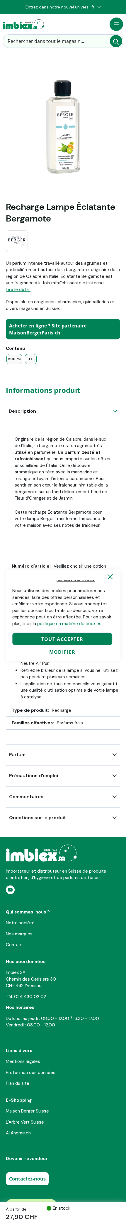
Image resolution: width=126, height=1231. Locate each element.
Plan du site (17, 1083)
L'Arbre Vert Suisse (25, 1122)
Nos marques (19, 934)
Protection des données (30, 1072)
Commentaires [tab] (26, 797)
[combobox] (63, 41)
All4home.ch (18, 1133)
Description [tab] (22, 411)
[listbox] (63, 359)
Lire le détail (18, 289)
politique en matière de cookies (69, 623)
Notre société (20, 923)
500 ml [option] (14, 359)
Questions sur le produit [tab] (37, 818)
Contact (14, 945)
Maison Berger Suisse (27, 1111)
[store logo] (23, 24)
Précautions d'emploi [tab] (33, 776)
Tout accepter (62, 639)
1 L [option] (31, 359)
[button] (96, 7)
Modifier (62, 652)
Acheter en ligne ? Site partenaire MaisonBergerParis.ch (47, 329)
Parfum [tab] (17, 754)
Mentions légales (23, 1061)
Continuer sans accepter (76, 580)
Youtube (10, 889)
